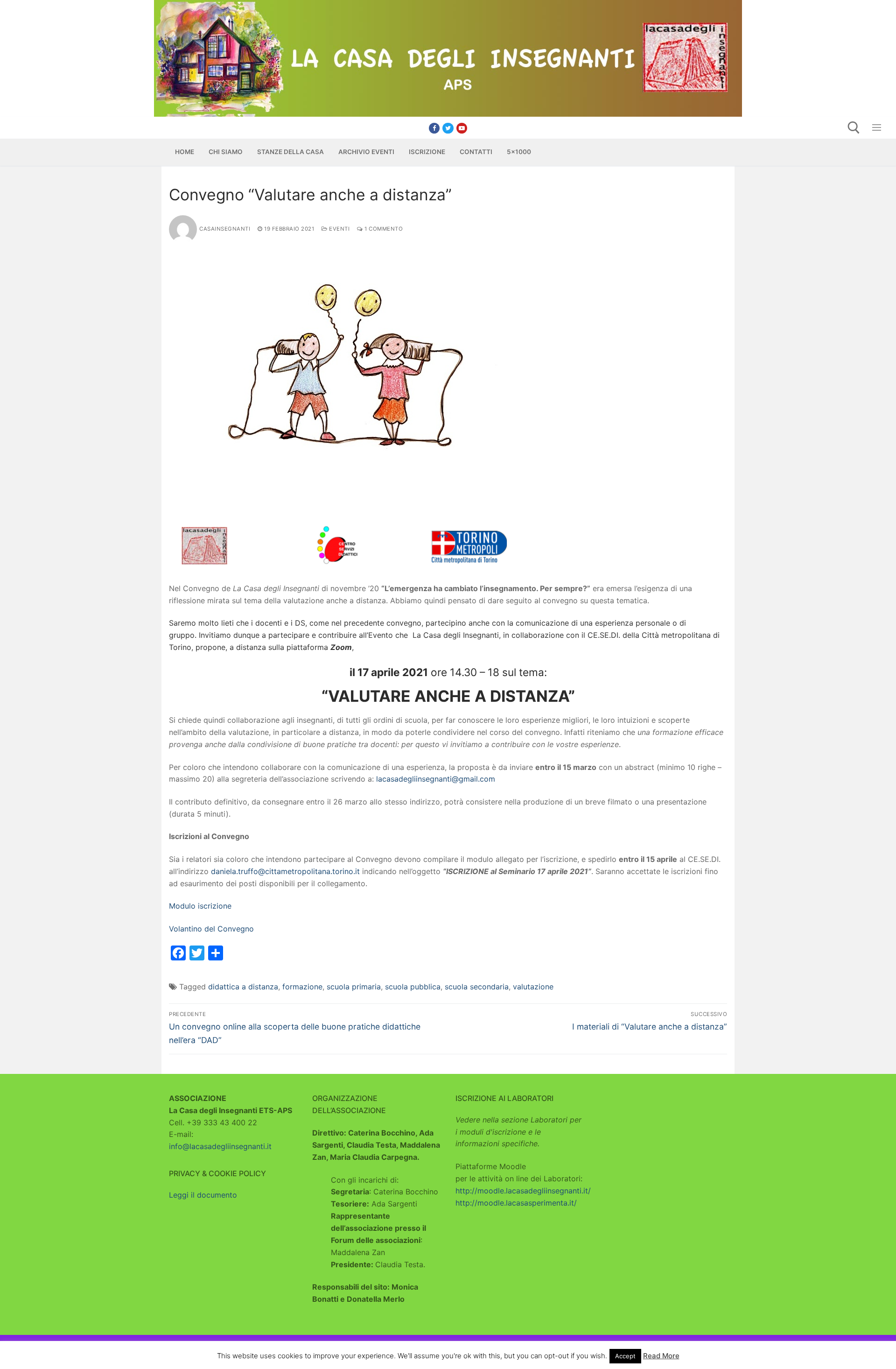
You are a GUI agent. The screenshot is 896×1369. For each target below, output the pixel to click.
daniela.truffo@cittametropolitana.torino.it (285, 871)
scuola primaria (354, 986)
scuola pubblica (413, 986)
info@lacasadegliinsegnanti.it (220, 1146)
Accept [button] (625, 1356)
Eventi (339, 229)
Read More (661, 1355)
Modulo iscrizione (200, 905)
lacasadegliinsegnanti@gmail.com (435, 778)
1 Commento (383, 229)
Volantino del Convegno (211, 928)
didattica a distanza (243, 986)
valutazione (533, 986)
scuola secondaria (477, 986)
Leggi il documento (203, 1195)
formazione (302, 986)
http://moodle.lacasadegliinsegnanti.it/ (523, 1190)
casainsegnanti (224, 229)
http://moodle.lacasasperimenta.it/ (516, 1202)
